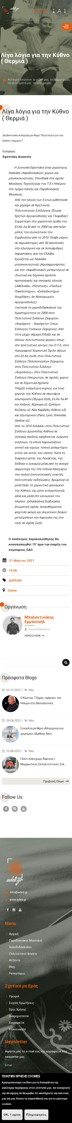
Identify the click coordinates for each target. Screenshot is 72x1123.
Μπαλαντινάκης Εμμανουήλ (39, 619)
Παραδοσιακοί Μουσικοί (25, 940)
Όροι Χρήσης (17, 1009)
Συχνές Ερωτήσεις (21, 1003)
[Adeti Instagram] (39, 10)
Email (9, 1065)
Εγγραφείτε (16, 1022)
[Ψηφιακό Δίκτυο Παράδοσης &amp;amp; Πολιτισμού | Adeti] (13, 12)
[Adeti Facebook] (32, 10)
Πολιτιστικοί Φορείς (23, 953)
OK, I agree (12, 1114)
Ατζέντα (14, 960)
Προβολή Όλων (54, 781)
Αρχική (13, 934)
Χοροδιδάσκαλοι (20, 947)
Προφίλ (14, 996)
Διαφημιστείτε (19, 1016)
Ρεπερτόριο (17, 973)
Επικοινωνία (17, 1029)
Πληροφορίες (36, 1114)
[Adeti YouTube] (45, 10)
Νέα (31, 690)
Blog (12, 967)
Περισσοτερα (34, 636)
